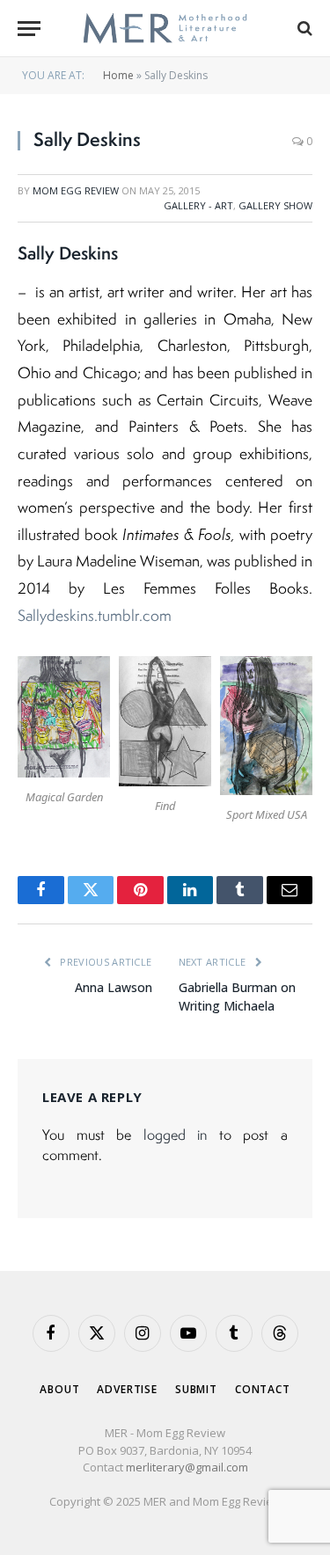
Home (118, 75)
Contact (262, 1389)
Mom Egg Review (76, 190)
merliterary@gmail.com (187, 1467)
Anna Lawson (113, 987)
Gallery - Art (198, 205)
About (59, 1389)
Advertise (127, 1389)
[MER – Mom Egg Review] (165, 28)
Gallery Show (275, 205)
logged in (175, 1134)
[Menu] (29, 28)
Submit (196, 1389)
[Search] (303, 28)
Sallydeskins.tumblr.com (95, 615)
